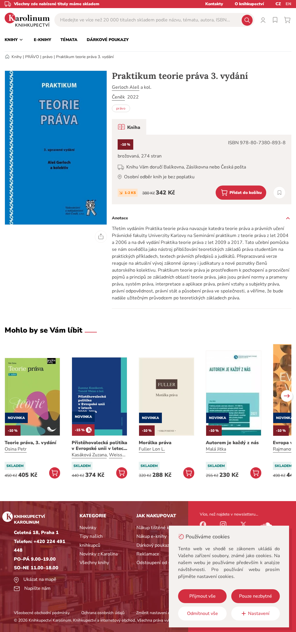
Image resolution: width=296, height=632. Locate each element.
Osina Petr (16, 449)
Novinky (87, 527)
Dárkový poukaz (152, 545)
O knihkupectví (249, 4)
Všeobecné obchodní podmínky (42, 613)
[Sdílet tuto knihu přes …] (101, 237)
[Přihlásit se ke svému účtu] (263, 20)
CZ (278, 4)
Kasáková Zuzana (89, 455)
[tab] (129, 127)
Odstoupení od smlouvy (161, 562)
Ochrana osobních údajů (103, 613)
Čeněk (118, 97)
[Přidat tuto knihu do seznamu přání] (279, 192)
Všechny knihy (94, 562)
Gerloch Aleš (125, 87)
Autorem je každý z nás (232, 443)
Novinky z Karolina (98, 554)
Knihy (17, 57)
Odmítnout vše (202, 613)
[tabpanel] (201, 169)
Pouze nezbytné (255, 596)
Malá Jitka (216, 449)
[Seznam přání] (275, 20)
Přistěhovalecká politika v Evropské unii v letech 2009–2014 (99, 445)
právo (47, 57)
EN (288, 4)
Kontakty (214, 4)
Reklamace (147, 554)
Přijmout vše (202, 596)
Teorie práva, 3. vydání (30, 443)
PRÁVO (32, 57)
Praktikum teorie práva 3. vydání (85, 57)
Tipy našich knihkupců (91, 540)
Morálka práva (155, 443)
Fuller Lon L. (152, 449)
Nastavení (258, 613)
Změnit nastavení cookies (158, 613)
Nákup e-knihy (151, 536)
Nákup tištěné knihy (157, 527)
